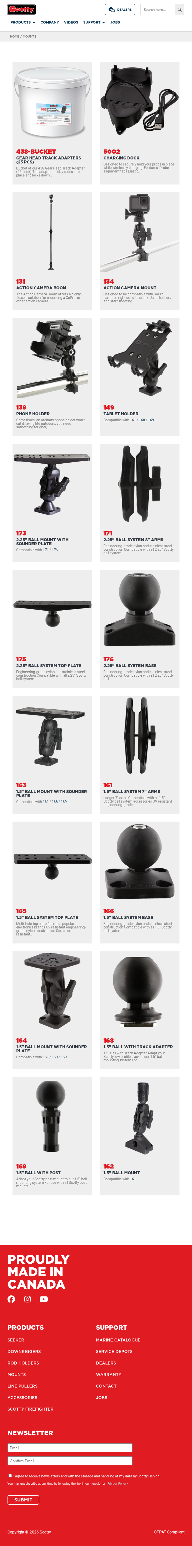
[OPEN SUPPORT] (103, 22)
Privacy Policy (117, 1483)
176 (55, 550)
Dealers (124, 10)
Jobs (101, 1397)
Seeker (16, 1340)
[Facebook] (11, 1299)
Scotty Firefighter (31, 1409)
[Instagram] (27, 1299)
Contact (106, 1386)
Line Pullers (23, 1386)
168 (142, 420)
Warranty (108, 1374)
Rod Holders (23, 1363)
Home (14, 36)
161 (133, 420)
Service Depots (114, 1351)
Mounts (17, 1374)
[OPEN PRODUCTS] (34, 22)
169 (151, 420)
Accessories (22, 1397)
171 (46, 550)
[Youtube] (43, 1299)
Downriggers (24, 1351)
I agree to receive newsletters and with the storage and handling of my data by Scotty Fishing (87, 1476)
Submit (23, 1500)
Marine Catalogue (118, 1340)
